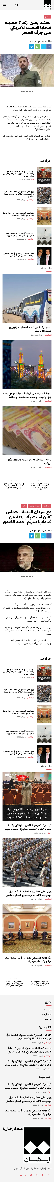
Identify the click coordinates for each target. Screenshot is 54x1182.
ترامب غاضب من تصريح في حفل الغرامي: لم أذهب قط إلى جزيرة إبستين (18, 254)
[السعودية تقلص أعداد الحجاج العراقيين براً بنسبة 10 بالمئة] (27, 298)
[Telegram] (31, 46)
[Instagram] (42, 1175)
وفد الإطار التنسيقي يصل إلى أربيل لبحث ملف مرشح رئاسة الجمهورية (18, 214)
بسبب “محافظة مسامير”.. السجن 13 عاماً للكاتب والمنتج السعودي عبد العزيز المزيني (29, 1050)
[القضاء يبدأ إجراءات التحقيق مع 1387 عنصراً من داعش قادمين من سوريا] (44, 236)
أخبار (32, 179)
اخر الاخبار (31, 200)
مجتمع (47, 17)
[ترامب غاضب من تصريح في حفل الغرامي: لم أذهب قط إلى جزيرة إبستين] (44, 256)
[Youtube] (21, 1175)
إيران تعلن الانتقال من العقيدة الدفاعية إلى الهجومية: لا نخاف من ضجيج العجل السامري (19, 194)
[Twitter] (43, 46)
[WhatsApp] (37, 46)
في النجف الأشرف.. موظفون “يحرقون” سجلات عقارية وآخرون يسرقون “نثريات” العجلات (39, 486)
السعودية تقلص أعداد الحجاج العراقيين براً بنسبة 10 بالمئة (30, 329)
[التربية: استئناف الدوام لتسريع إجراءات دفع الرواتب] (27, 430)
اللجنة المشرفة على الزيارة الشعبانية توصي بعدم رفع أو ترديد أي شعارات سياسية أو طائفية (27, 395)
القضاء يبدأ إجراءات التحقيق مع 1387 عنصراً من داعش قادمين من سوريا (19, 234)
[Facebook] (48, 46)
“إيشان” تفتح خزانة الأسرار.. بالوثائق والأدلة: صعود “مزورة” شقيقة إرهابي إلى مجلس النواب (18, 173)
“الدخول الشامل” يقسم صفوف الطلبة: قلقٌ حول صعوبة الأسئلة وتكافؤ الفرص (28, 1036)
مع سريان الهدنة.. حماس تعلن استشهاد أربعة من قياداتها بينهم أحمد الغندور (14, 486)
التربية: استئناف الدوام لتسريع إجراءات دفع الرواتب (29, 461)
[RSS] (37, 1175)
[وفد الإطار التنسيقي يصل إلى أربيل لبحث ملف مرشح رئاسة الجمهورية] (44, 216)
